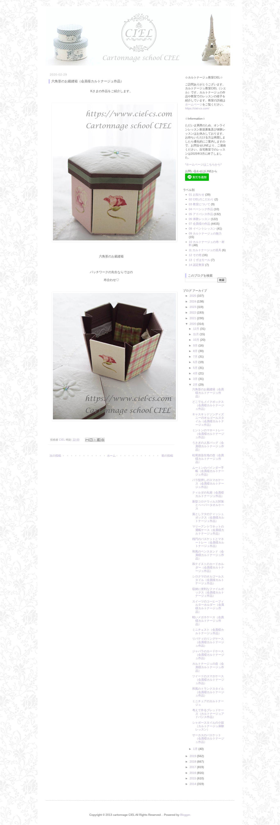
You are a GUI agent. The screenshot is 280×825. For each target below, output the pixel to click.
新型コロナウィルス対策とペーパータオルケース (208, 505)
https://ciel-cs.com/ (197, 108)
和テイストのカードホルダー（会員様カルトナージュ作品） (208, 567)
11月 (196, 334)
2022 (193, 312)
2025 (193, 295)
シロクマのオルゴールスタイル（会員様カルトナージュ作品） (208, 580)
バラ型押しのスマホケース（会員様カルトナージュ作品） (208, 483)
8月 (195, 351)
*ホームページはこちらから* (203, 164)
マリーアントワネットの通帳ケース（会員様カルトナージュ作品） (208, 530)
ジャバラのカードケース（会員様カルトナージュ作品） (208, 655)
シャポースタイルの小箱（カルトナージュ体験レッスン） (208, 726)
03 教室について (199, 204)
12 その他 (195, 255)
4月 (195, 373)
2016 (193, 772)
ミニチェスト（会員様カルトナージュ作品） (208, 631)
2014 (193, 783)
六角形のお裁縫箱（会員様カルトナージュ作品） (208, 393)
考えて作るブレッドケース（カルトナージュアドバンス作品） (208, 713)
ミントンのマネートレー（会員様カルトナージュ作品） (208, 434)
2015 (193, 778)
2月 (195, 384)
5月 (195, 367)
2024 (193, 301)
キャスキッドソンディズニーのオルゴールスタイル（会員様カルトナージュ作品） (208, 419)
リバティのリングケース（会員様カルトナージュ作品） (208, 642)
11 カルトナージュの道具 (205, 250)
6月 (195, 362)
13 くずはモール (199, 259)
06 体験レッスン (199, 219)
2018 (193, 761)
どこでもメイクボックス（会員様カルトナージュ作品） (208, 405)
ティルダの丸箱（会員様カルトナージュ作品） (208, 494)
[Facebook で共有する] (99, 440)
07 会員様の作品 (199, 223)
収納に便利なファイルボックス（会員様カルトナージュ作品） (208, 592)
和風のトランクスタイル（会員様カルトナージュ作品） (208, 692)
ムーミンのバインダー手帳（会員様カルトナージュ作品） (208, 471)
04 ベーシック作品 (201, 209)
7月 (195, 356)
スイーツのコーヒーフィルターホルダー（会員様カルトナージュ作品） (208, 606)
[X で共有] (95, 440)
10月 (196, 339)
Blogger (185, 814)
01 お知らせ (196, 194)
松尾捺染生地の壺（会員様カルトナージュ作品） (208, 459)
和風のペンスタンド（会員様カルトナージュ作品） (208, 555)
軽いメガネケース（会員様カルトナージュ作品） (208, 621)
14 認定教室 (196, 264)
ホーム (111, 455)
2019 (193, 756)
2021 (193, 318)
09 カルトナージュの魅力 (205, 233)
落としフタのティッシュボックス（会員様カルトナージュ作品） (208, 517)
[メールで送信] (87, 440)
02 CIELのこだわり (201, 199)
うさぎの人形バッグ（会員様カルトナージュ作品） (208, 446)
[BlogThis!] (91, 440)
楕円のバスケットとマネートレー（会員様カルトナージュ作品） (208, 542)
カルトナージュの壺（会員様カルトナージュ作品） (208, 667)
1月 (195, 748)
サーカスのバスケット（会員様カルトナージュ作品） (208, 738)
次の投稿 (55, 455)
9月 (195, 345)
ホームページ (193, 104)
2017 (193, 767)
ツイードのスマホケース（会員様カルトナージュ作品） (208, 679)
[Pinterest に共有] (103, 440)
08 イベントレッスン (202, 228)
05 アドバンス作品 (201, 214)
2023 (193, 307)
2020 (193, 323)
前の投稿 (167, 455)
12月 (196, 328)
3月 (195, 378)
